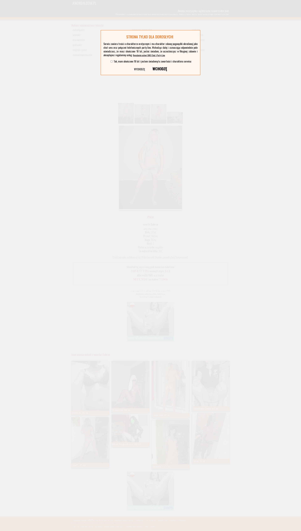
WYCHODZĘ (139, 69)
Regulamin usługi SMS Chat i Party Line (149, 55)
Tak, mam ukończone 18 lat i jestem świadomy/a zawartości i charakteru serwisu (152, 61)
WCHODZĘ (160, 68)
